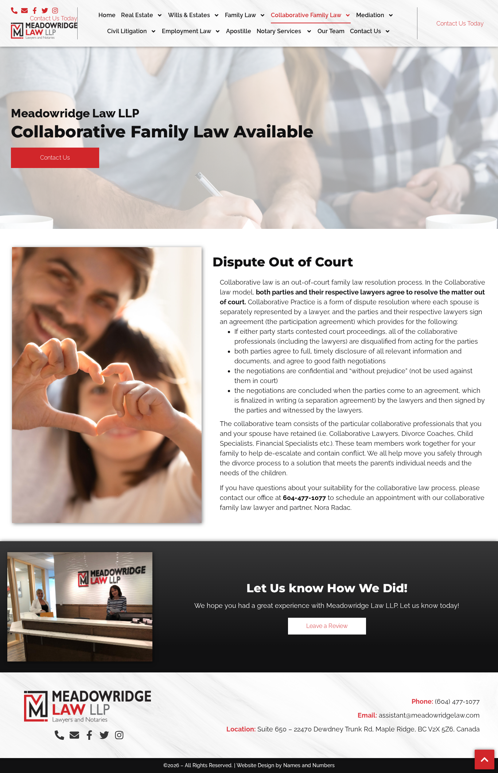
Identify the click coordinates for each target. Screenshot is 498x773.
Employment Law (186, 31)
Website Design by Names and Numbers (286, 765)
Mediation (370, 15)
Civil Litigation (127, 31)
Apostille (238, 31)
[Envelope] (24, 10)
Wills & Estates (189, 15)
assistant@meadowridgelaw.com (429, 715)
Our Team (331, 31)
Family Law (240, 15)
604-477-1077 (304, 497)
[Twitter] (45, 10)
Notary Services (280, 31)
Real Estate (137, 15)
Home (107, 15)
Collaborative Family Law (306, 15)
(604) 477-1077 (457, 701)
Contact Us (365, 31)
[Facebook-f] (34, 10)
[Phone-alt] (14, 10)
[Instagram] (55, 10)
